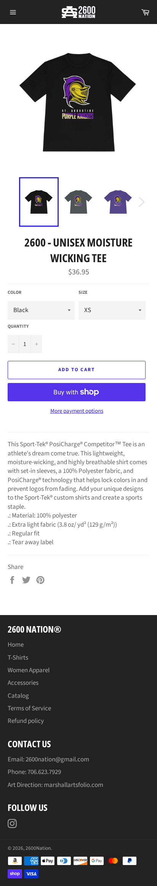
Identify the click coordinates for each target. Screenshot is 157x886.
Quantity (18, 327)
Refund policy (26, 721)
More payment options (76, 411)
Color (14, 293)
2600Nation (38, 848)
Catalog (18, 695)
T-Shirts (18, 657)
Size (83, 293)
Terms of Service (29, 708)
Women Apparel (29, 670)
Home (16, 644)
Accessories (23, 682)
